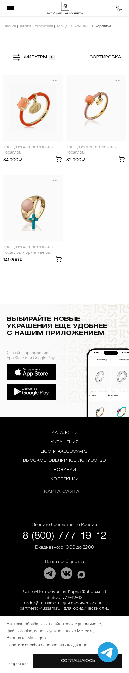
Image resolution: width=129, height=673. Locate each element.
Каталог (25, 27)
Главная (9, 27)
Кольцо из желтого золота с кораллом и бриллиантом (29, 250)
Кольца (61, 27)
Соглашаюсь (78, 661)
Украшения (44, 27)
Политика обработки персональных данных (47, 645)
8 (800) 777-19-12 (65, 536)
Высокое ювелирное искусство (64, 460)
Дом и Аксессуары (64, 451)
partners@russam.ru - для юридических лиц (64, 608)
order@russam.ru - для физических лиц (64, 603)
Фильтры (38, 57)
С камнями (79, 27)
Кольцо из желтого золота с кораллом (29, 150)
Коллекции (64, 479)
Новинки (64, 470)
